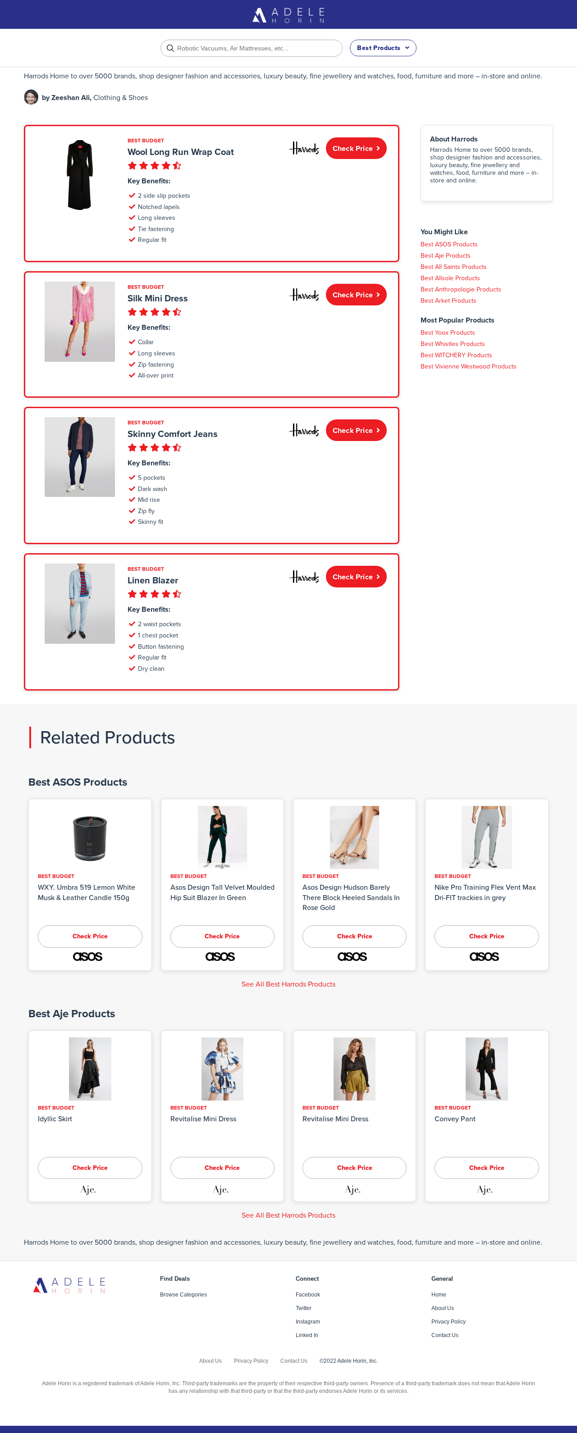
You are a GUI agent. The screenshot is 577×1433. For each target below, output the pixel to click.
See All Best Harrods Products (288, 984)
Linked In (307, 1335)
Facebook (308, 1295)
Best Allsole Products (450, 278)
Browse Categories (183, 1295)
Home (438, 1295)
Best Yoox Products (448, 333)
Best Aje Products (446, 255)
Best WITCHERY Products (456, 355)
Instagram (308, 1322)
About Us (442, 1308)
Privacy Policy (448, 1322)
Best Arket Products (448, 301)
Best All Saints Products (454, 267)
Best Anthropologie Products (461, 289)
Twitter (303, 1308)
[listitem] (288, 76)
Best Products (378, 48)
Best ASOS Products (449, 244)
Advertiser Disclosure (447, 214)
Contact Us (444, 1335)
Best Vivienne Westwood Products (469, 366)
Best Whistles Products (453, 344)
